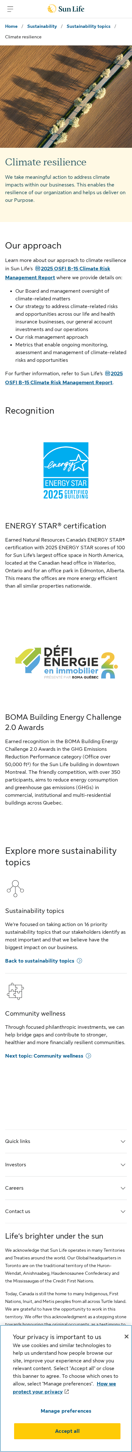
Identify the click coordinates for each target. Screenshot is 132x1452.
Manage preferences (66, 1411)
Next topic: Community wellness (44, 1056)
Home (11, 26)
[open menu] (10, 9)
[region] (66, 1388)
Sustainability (42, 26)
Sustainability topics (89, 26)
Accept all (67, 1431)
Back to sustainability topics (39, 961)
